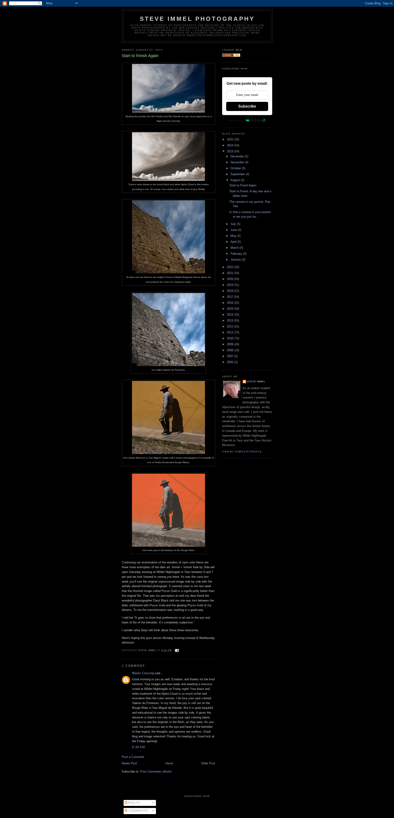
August (236, 180)
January (236, 259)
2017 (230, 296)
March (235, 247)
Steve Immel (256, 381)
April (234, 241)
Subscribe (247, 106)
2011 (230, 332)
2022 (230, 267)
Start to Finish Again (242, 185)
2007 (230, 356)
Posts (133, 803)
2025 (230, 139)
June (234, 230)
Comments (137, 811)
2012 (230, 326)
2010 (230, 338)
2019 (230, 285)
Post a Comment (133, 757)
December (238, 156)
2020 (230, 279)
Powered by (236, 120)
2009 (230, 344)
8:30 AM (138, 747)
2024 (230, 145)
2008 (230, 350)
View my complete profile (242, 451)
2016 (230, 302)
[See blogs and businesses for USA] (231, 56)
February (237, 253)
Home (169, 763)
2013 (230, 320)
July (234, 224)
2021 (230, 273)
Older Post (208, 763)
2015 (230, 308)
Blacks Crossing (143, 673)
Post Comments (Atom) (155, 771)
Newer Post (129, 763)
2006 (230, 362)
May (234, 235)
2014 (230, 314)
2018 (230, 291)
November (238, 162)
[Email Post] (177, 650)
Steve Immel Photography (197, 18)
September (238, 174)
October (236, 168)
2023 (230, 151)
